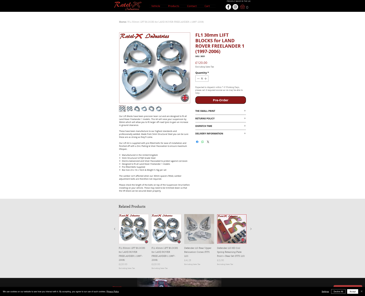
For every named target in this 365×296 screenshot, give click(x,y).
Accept (353, 291)
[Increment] (206, 79)
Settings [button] (325, 291)
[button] (157, 6)
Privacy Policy (113, 291)
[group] (183, 242)
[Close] (361, 291)
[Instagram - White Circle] (235, 7)
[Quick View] (134, 229)
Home (122, 22)
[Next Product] (251, 229)
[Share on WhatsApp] (202, 142)
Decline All (338, 291)
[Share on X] (208, 142)
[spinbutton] (202, 79)
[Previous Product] (114, 229)
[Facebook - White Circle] (228, 7)
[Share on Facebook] (197, 142)
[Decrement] (198, 79)
